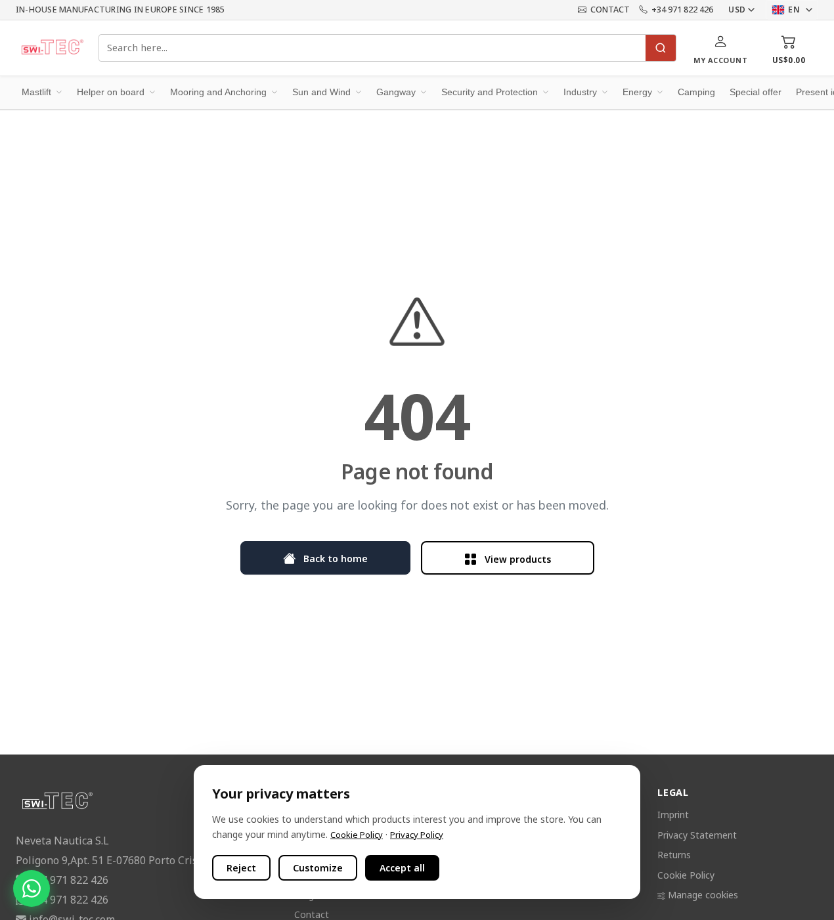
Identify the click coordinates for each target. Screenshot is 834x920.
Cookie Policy (685, 875)
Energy (637, 92)
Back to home (334, 558)
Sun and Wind (321, 92)
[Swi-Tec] (52, 48)
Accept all (402, 868)
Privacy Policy (416, 835)
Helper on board (110, 92)
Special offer (755, 92)
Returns (674, 854)
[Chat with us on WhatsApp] (31, 888)
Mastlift (36, 92)
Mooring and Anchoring (218, 92)
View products (516, 558)
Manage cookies (703, 894)
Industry (580, 92)
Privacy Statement (697, 835)
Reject (241, 868)
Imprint (673, 814)
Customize (318, 868)
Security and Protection (489, 92)
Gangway (396, 92)
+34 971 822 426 (682, 9)
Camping (696, 92)
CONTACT (610, 9)
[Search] (661, 48)
